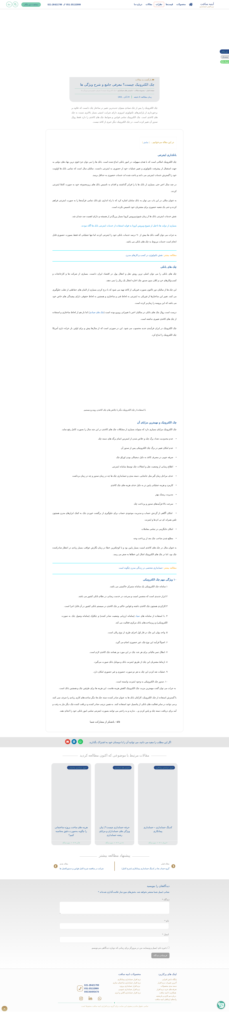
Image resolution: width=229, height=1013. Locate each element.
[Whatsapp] (100, 999)
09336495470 (91, 992)
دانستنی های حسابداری (125, 90)
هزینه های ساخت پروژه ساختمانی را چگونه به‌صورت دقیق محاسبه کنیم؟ (71, 831)
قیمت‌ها (169, 4)
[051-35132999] (64, 4)
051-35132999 (73, 4)
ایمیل (165, 934)
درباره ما (138, 4)
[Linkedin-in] (90, 999)
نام (166, 921)
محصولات (181, 4)
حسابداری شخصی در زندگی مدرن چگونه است (141, 568)
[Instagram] (81, 999)
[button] (15, 4)
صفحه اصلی (150, 90)
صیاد (137, 616)
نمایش (145, 142)
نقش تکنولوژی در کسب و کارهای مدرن (144, 255)
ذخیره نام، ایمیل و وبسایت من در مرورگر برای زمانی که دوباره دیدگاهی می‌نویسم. (129, 948)
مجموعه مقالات (139, 90)
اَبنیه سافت (207, 4)
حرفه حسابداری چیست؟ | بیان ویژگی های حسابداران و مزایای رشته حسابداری (114, 831)
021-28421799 (55, 4)
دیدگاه (165, 899)
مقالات (149, 4)
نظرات (159, 4)
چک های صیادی (96, 312)
